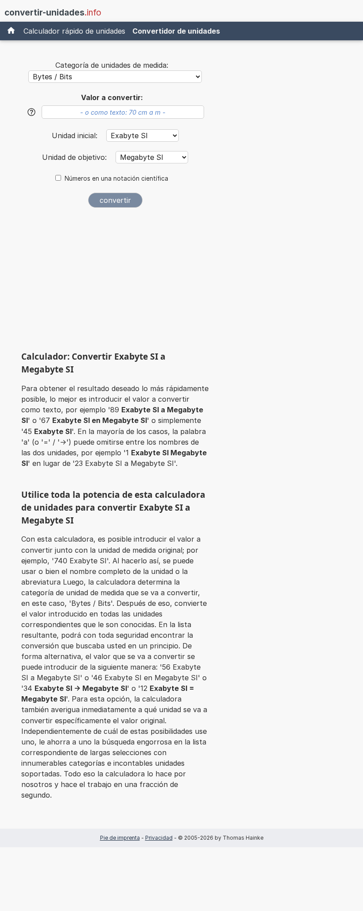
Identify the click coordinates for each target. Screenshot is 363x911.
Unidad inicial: (76, 135)
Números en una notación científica (116, 178)
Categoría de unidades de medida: (111, 65)
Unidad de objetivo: (75, 157)
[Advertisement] (115, 282)
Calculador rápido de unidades (74, 31)
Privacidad (159, 837)
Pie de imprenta (120, 837)
